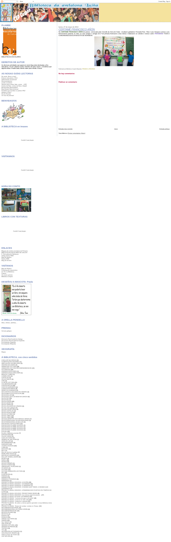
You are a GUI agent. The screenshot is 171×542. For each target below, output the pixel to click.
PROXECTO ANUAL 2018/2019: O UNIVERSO (15, 485)
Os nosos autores (7, 275)
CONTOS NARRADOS (8, 387)
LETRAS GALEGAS (7, 446)
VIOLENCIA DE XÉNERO (9, 533)
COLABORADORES (7, 384)
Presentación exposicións (9, 270)
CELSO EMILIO (6, 379)
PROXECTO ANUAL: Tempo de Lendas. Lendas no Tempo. (20, 506)
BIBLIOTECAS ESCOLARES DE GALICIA (14, 252)
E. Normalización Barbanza (10, 254)
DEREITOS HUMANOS (8, 390)
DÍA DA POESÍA (6, 401)
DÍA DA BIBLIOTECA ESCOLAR (11, 393)
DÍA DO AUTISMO (7, 414)
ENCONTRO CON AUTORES (10, 423)
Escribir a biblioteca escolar (10, 433)
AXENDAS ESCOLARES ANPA (10, 373)
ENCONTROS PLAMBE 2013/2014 (12, 428)
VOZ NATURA (5, 536)
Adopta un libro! (6, 92)
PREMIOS (4, 477)
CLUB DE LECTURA (7, 382)
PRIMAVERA (5, 480)
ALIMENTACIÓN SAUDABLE (10, 362)
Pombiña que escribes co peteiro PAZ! (13, 90)
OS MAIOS (4, 468)
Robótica (4, 515)
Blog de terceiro (6, 260)
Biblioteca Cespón (7, 276)
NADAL (3, 460)
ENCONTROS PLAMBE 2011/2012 (12, 427)
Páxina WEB (5, 259)
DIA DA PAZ (5, 398)
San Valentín (5, 522)
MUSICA (4, 458)
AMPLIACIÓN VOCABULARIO (10, 363)
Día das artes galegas (8, 408)
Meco (3, 450)
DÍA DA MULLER (6, 395)
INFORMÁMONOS (7, 442)
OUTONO (4, 469)
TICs (2, 530)
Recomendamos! (6, 81)
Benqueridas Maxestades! (9, 87)
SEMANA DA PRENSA (8, 526)
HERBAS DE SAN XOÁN (9, 439)
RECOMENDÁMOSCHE (8, 511)
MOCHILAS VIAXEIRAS (8, 455)
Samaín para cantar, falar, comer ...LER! (14, 84)
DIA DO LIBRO (6, 415)
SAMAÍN (4, 520)
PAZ (2, 473)
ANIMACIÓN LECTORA (8, 366)
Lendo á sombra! (6, 83)
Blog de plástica (6, 257)
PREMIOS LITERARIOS (88, 69)
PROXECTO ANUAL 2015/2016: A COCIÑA (14, 482)
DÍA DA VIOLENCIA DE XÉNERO (11, 406)
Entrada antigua (164, 129)
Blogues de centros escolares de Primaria (14, 251)
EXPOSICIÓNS (6, 434)
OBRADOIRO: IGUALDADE (10, 466)
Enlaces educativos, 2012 (9, 78)
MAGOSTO (5, 449)
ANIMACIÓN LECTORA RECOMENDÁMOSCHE (16, 368)
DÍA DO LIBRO (6, 417)
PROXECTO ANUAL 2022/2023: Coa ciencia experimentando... (21, 495)
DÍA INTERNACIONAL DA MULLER (12, 422)
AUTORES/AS (5, 369)
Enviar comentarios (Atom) (76, 133)
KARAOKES (5, 444)
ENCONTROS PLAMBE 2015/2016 (12, 430)
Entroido (4, 431)
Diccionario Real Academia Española (12, 340)
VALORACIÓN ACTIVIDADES (10, 531)
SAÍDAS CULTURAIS (8, 519)
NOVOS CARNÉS (6, 463)
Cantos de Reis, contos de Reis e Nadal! (14, 86)
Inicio (116, 129)
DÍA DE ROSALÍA (6, 412)
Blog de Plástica (6, 268)
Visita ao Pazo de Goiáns (9, 534)
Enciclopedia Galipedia (8, 342)
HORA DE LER (6, 441)
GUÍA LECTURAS (6, 438)
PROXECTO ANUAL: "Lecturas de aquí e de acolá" (17, 498)
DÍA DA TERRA (6, 404)
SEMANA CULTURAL (8, 525)
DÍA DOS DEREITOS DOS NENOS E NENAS (15, 419)
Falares (3, 273)
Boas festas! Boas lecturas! (10, 89)
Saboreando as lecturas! (9, 79)
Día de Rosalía (6, 94)
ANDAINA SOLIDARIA (8, 365)
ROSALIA (4, 517)
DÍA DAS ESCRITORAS (8, 409)
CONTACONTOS (6, 385)
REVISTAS (4, 514)
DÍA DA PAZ (5, 400)
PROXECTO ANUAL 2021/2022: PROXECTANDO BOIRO (19, 493)
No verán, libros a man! (8, 76)
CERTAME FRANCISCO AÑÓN (77, 29)
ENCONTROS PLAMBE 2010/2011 (12, 425)
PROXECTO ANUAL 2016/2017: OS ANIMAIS (15, 484)
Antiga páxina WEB (7, 255)
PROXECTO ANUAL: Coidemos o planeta (14, 501)
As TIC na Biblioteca (7, 272)
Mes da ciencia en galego (9, 452)
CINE (3, 381)
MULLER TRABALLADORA (10, 457)
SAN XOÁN (5, 523)
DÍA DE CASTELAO (7, 411)
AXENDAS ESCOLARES (9, 371)
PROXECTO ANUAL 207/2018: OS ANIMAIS (15, 496)
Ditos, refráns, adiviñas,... (9, 322)
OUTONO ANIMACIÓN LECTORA (12, 471)
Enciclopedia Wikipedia (8, 344)
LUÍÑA (3, 447)
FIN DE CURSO (6, 436)
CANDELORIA (5, 376)
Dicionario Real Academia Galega (11, 339)
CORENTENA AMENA (8, 388)
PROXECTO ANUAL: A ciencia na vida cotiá (15, 499)
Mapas (3, 352)
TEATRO (4, 528)
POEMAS (4, 476)
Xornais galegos (6, 331)
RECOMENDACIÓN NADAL (10, 507)
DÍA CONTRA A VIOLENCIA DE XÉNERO (14, 392)
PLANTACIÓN (5, 474)
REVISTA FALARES (7, 512)
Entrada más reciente (65, 129)
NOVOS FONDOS (7, 465)
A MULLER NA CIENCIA (8, 360)
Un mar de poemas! (7, 95)
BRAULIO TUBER (7, 374)
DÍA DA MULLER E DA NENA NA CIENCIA (14, 396)
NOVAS (3, 461)
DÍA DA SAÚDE (6, 403)
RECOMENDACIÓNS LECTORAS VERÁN (14, 509)
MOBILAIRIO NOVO (7, 453)
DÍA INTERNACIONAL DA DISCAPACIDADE (15, 420)
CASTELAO (5, 377)
